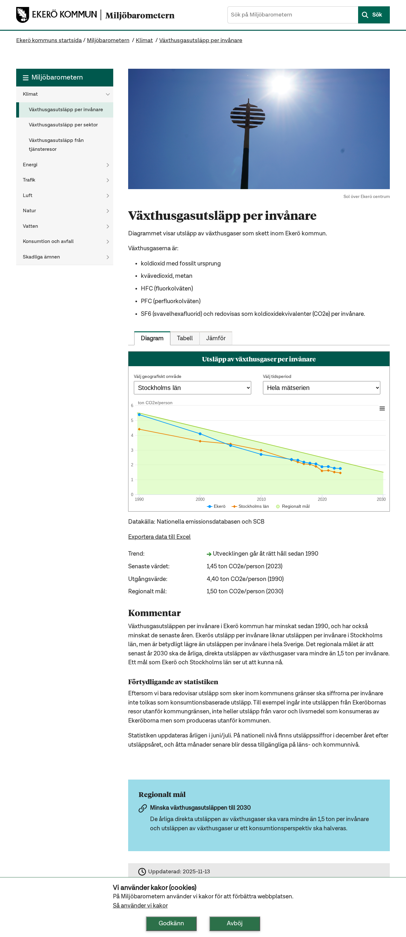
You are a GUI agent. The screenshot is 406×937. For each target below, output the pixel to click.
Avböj (235, 924)
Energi (30, 165)
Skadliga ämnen (41, 257)
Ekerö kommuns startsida (49, 40)
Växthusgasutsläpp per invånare (200, 40)
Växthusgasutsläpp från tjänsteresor (56, 145)
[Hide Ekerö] (216, 506)
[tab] (152, 338)
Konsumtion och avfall (48, 241)
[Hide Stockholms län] (250, 506)
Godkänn (171, 924)
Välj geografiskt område (157, 376)
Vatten (30, 226)
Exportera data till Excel (159, 537)
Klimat (144, 40)
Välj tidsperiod (277, 376)
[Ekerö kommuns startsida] (58, 14)
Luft (27, 195)
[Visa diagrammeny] (382, 408)
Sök (377, 15)
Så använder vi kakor (140, 906)
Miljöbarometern (108, 40)
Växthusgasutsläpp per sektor (63, 125)
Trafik (29, 180)
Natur (29, 211)
